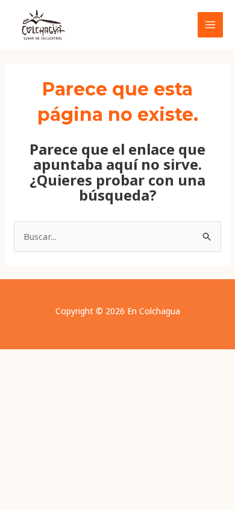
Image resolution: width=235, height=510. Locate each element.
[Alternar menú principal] (211, 25)
